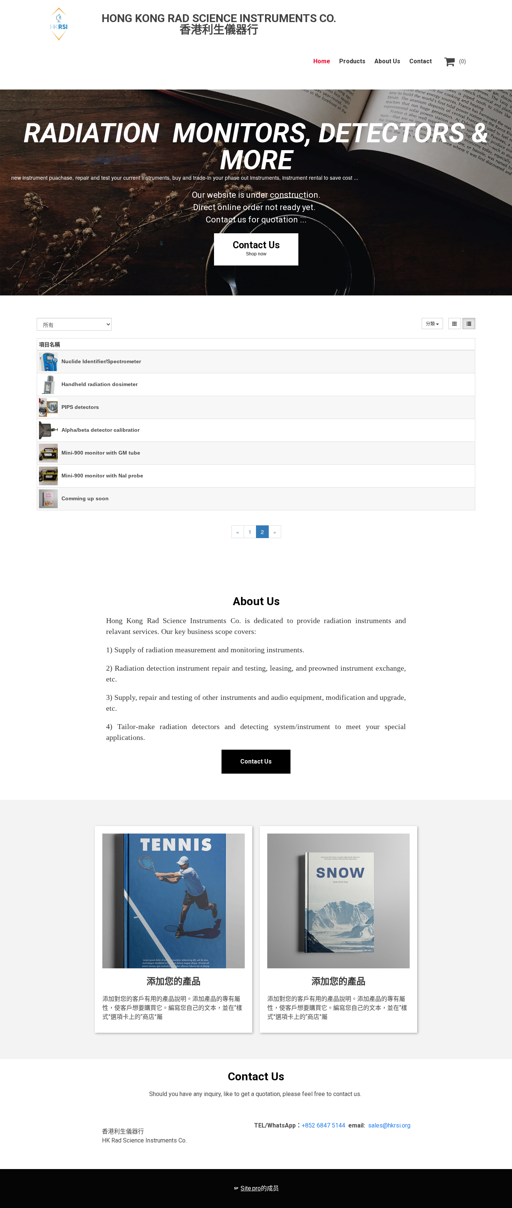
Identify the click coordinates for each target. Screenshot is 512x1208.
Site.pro (251, 1188)
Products (352, 61)
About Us (387, 61)
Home (321, 61)
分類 (431, 323)
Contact (420, 61)
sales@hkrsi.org (389, 1125)
